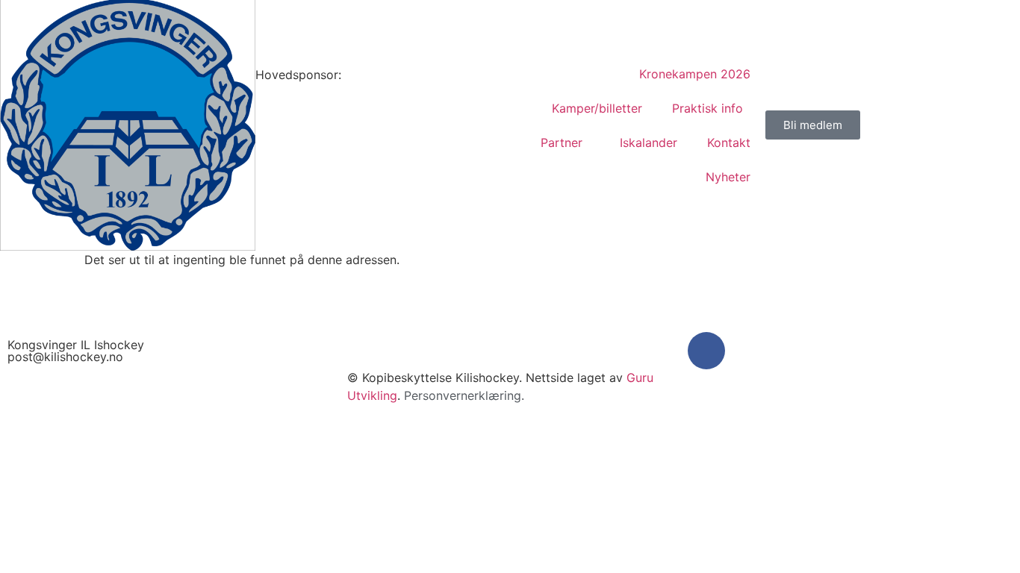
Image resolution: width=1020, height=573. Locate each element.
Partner (561, 142)
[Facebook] (706, 350)
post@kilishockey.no (65, 356)
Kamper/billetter (597, 108)
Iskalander (648, 142)
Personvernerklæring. (464, 395)
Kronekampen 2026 (694, 73)
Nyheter (728, 176)
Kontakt (728, 142)
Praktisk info (707, 108)
